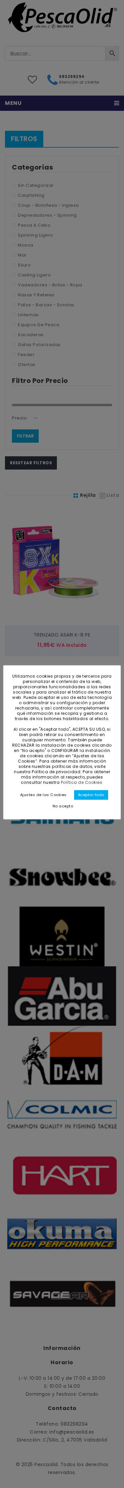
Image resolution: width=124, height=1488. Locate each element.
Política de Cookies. (82, 782)
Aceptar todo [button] (91, 794)
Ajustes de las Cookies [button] (43, 794)
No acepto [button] (63, 806)
